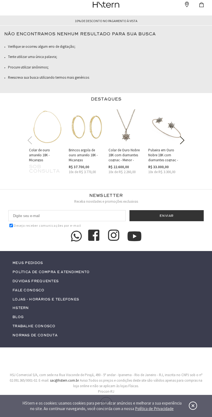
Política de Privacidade (154, 408)
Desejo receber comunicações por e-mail (47, 225)
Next (182, 140)
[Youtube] (134, 236)
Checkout (201, 4)
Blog (17, 317)
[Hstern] (106, 4)
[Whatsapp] (76, 236)
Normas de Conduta (34, 335)
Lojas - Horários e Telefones (45, 299)
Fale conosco (28, 290)
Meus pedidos (27, 263)
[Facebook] (95, 236)
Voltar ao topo (197, 371)
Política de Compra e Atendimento (51, 272)
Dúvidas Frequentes (35, 281)
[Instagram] (114, 236)
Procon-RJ (106, 391)
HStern (20, 308)
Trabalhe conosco (33, 326)
